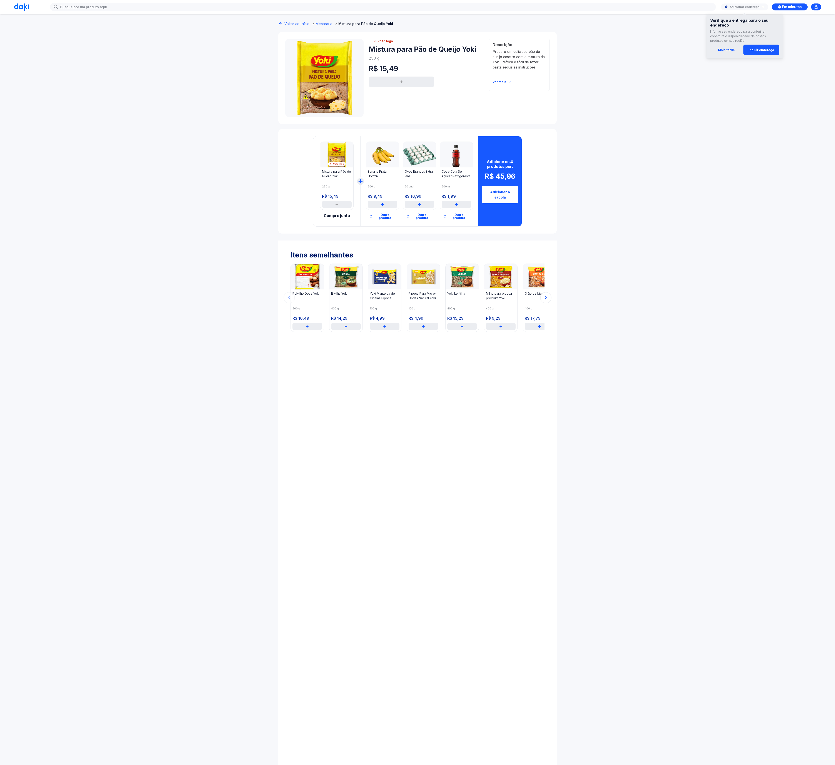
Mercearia (324, 24)
